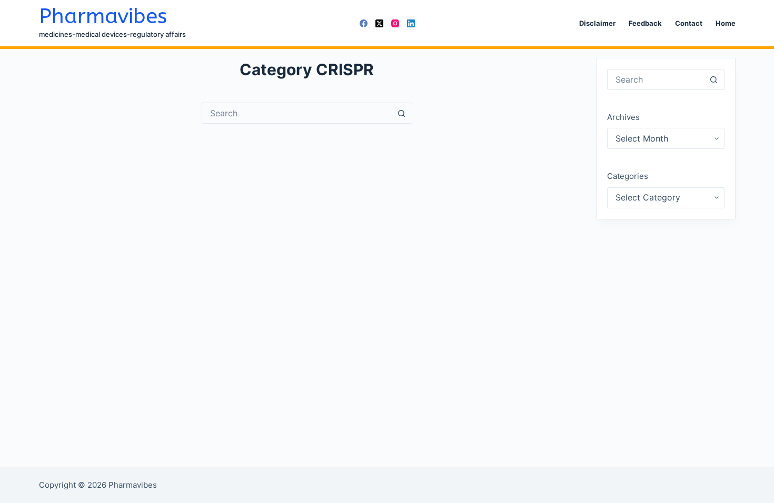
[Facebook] (364, 23)
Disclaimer (597, 23)
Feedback (645, 23)
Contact (688, 23)
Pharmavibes (103, 16)
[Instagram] (395, 23)
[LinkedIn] (411, 23)
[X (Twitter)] (379, 23)
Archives (623, 117)
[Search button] (402, 113)
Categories (627, 176)
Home (726, 23)
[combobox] (297, 113)
